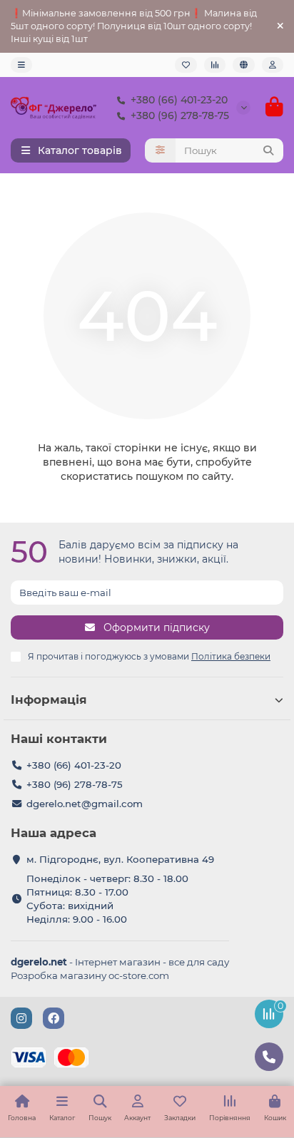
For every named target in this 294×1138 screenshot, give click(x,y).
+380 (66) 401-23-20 (179, 99)
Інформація (49, 699)
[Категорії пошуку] (160, 150)
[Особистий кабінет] (272, 65)
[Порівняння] (214, 65)
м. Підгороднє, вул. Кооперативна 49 (120, 859)
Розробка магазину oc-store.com (90, 975)
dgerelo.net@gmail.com (84, 803)
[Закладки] (186, 65)
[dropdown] (21, 65)
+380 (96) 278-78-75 (180, 115)
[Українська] (244, 65)
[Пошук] (268, 150)
